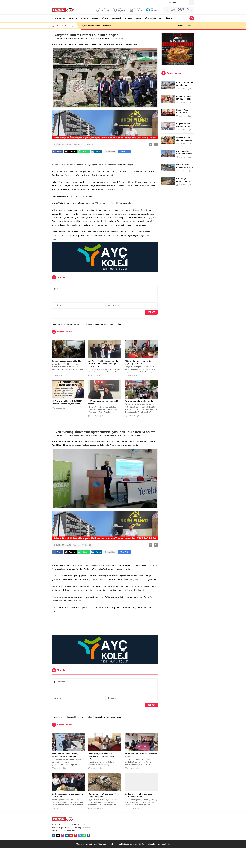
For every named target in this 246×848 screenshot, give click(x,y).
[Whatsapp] (84, 835)
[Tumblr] (88, 835)
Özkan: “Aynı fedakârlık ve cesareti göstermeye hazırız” (104, 26)
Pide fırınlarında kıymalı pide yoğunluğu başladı (138, 362)
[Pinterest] (75, 835)
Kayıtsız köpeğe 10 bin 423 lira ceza (184, 97)
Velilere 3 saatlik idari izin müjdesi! (184, 138)
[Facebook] (53, 835)
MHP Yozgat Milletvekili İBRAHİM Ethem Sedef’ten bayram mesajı (67, 402)
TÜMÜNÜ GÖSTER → (186, 26)
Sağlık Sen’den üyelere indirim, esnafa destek (183, 126)
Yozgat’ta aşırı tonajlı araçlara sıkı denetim (185, 167)
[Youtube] (71, 835)
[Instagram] (62, 835)
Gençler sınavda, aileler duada (139, 401)
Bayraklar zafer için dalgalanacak (185, 83)
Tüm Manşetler (85, 39)
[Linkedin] (67, 835)
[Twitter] (58, 835)
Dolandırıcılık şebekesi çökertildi (66, 361)
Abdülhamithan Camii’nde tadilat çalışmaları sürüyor (185, 154)
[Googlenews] (80, 835)
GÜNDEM (69, 39)
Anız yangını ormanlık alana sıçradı (183, 181)
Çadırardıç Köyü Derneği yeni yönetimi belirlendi (138, 795)
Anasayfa (60, 39)
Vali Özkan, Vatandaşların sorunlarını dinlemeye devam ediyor (101, 756)
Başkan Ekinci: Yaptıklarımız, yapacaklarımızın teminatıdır (65, 755)
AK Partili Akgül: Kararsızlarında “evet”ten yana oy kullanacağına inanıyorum (103, 363)
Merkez (76, 39)
